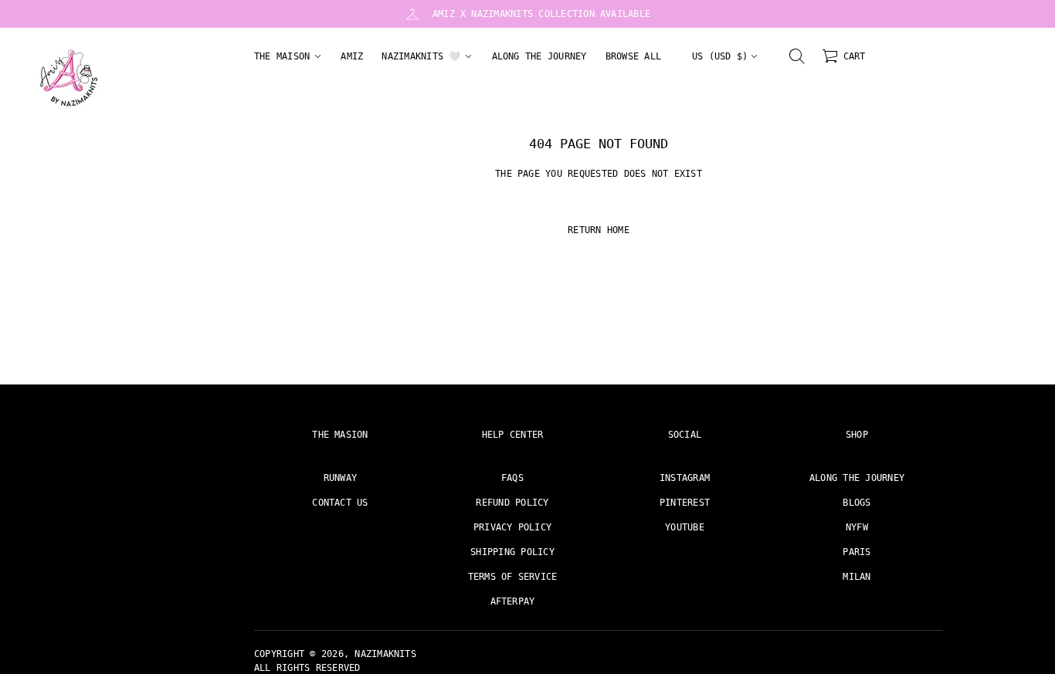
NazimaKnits (385, 654)
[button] (797, 56)
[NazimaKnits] (69, 78)
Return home (598, 230)
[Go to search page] (797, 56)
